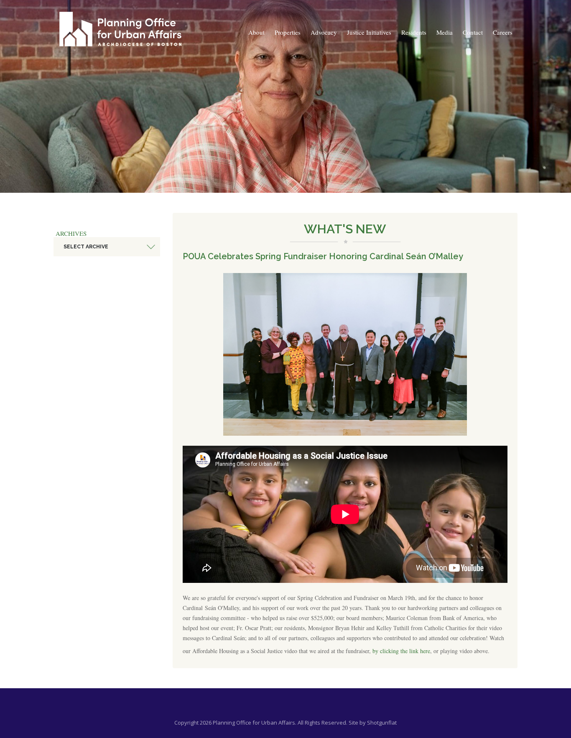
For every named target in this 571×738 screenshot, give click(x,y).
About (256, 32)
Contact (473, 32)
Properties (288, 32)
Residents (413, 32)
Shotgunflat (382, 722)
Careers (502, 32)
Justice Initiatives (369, 32)
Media (444, 32)
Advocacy (324, 32)
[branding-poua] (120, 29)
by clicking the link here (401, 651)
